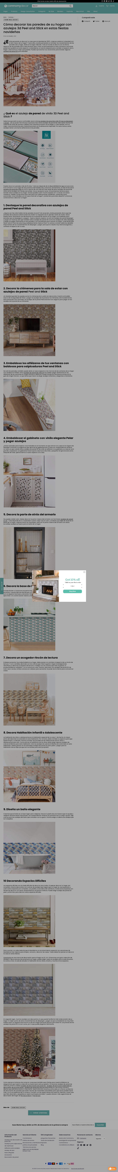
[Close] (84, 572)
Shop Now (72, 591)
